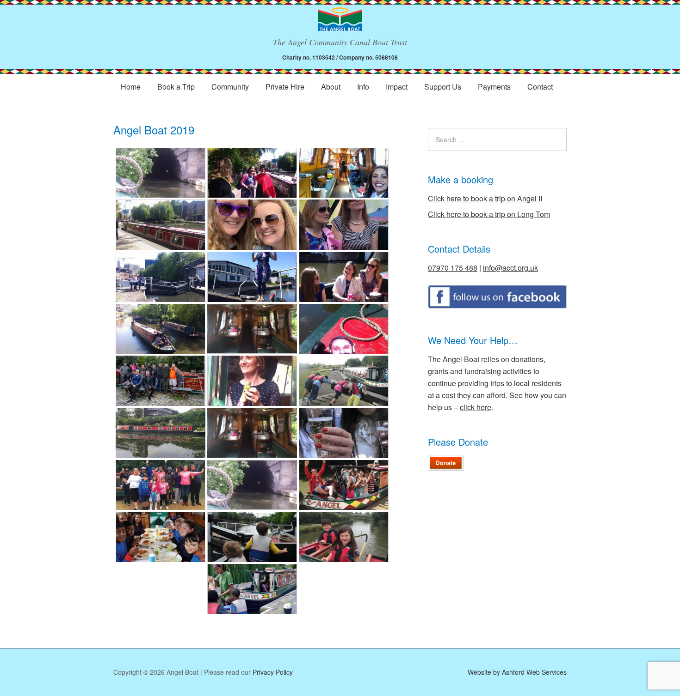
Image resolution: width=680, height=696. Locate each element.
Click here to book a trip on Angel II (485, 198)
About (330, 86)
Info (363, 86)
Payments (494, 86)
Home (131, 86)
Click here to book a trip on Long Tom (489, 214)
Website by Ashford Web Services (517, 672)
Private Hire (285, 86)
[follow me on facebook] (497, 305)
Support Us (442, 86)
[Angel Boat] (340, 22)
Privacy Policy (273, 672)
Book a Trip (176, 86)
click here (475, 407)
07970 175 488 (452, 267)
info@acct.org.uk (510, 267)
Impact (397, 86)
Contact (540, 86)
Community (230, 86)
